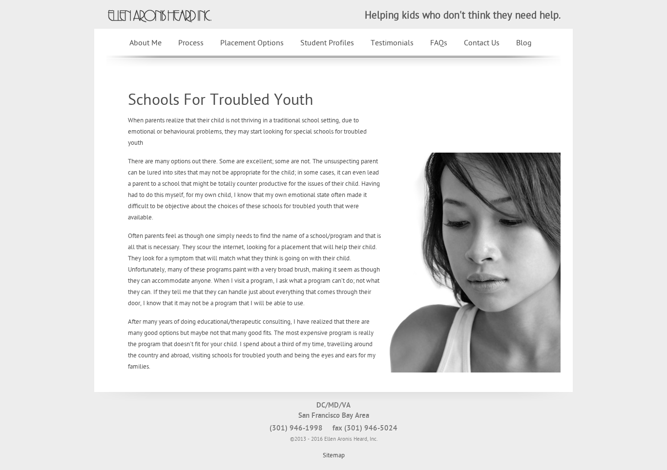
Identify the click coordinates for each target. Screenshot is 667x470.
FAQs (438, 43)
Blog (524, 43)
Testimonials (392, 43)
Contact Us (482, 43)
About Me (145, 43)
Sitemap (334, 455)
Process (191, 43)
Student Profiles (327, 43)
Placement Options (252, 43)
